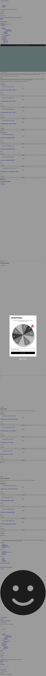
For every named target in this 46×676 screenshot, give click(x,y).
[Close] (35, 316)
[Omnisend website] (23, 358)
